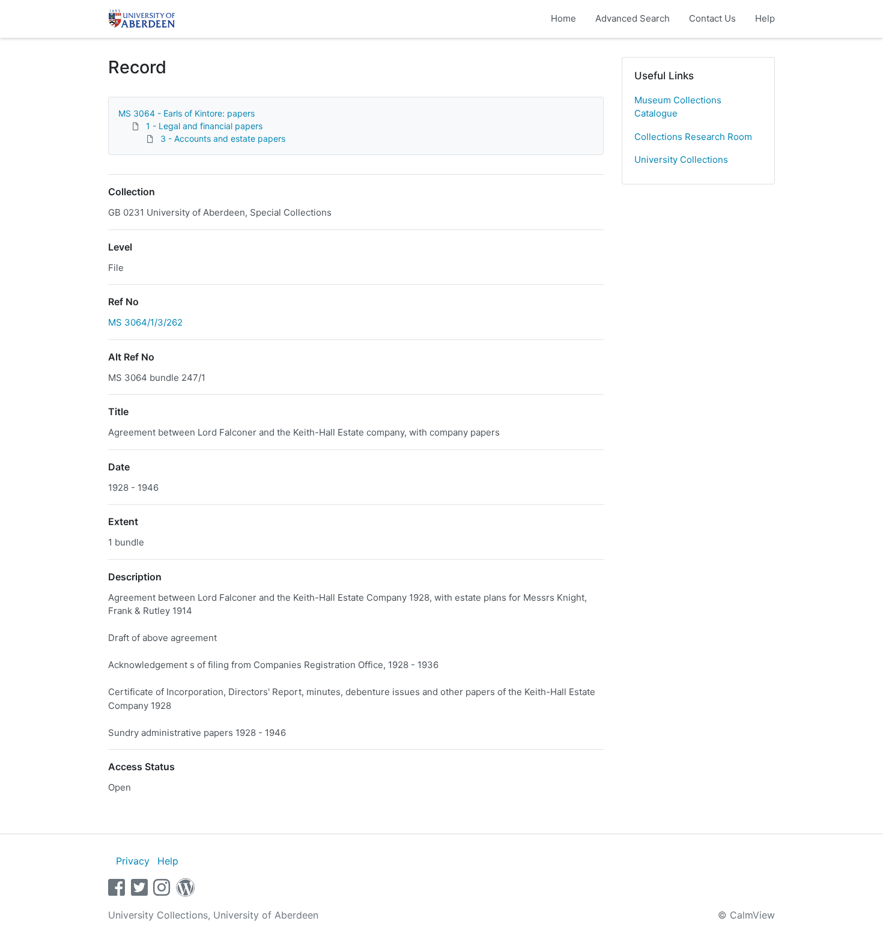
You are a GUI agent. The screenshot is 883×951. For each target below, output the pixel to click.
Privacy (133, 861)
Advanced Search (632, 18)
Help (765, 18)
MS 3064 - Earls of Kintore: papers (186, 113)
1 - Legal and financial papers (204, 126)
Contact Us (712, 18)
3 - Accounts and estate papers (222, 138)
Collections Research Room (693, 136)
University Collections (681, 159)
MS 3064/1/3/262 (145, 322)
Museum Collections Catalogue (677, 107)
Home (563, 18)
